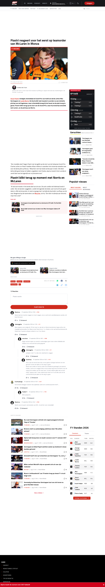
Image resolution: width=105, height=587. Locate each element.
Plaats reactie (39, 307)
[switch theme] (78, 3)
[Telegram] (57, 285)
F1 (19, 284)
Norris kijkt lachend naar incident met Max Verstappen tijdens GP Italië (40, 209)
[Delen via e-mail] (66, 285)
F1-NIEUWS (13, 8)
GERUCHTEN (53, 8)
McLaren (37, 193)
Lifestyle (26, 452)
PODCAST (37, 3)
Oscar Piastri (14, 99)
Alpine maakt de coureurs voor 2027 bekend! (15, 585)
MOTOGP (32, 8)
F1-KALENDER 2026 (42, 8)
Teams (87, 433)
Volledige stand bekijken (81, 498)
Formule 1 (19, 281)
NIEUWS (30, 3)
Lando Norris (25, 101)
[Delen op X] (66, 280)
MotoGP (26, 469)
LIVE (59, 8)
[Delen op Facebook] (61, 280)
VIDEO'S (44, 3)
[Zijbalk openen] (25, 3)
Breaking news (28, 443)
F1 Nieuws (15, 49)
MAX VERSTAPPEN (24, 8)
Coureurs (75, 433)
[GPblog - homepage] (14, 3)
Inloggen (89, 3)
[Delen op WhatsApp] (57, 280)
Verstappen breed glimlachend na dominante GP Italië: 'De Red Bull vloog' (41, 203)
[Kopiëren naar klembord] (61, 285)
